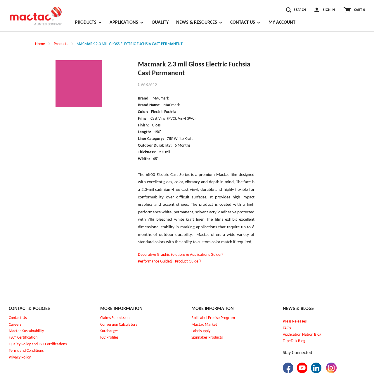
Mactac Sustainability (26, 331)
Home (40, 44)
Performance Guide (155, 261)
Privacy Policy (20, 357)
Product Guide (188, 261)
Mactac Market (204, 324)
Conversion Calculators (118, 324)
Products (61, 44)
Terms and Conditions (26, 351)
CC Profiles (109, 337)
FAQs (287, 328)
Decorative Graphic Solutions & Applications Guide (180, 255)
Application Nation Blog (302, 334)
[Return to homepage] (35, 13)
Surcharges (109, 331)
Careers (15, 324)
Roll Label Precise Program (213, 318)
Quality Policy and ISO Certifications (38, 344)
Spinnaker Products (207, 337)
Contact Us (18, 318)
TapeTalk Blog (294, 341)
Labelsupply (200, 331)
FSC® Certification (23, 337)
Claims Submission (114, 318)
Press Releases (295, 321)
